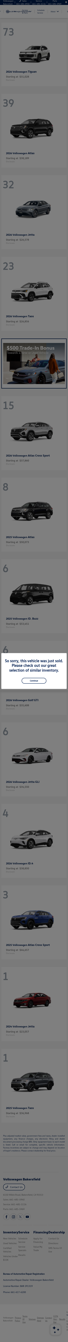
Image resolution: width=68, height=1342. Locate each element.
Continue (34, 680)
